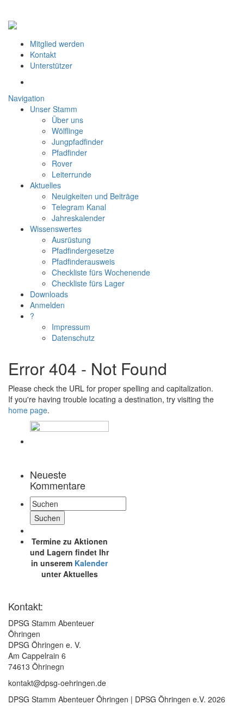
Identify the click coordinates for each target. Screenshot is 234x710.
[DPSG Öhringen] (12, 21)
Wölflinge (67, 130)
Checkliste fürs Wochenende (101, 272)
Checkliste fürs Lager (88, 283)
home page (27, 410)
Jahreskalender (78, 217)
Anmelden (47, 304)
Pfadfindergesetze (83, 250)
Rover (62, 163)
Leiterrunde (71, 174)
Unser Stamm (53, 108)
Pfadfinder (69, 152)
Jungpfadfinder (77, 141)
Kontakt (43, 54)
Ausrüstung (71, 239)
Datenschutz (73, 337)
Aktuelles (45, 185)
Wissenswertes (56, 228)
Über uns (67, 119)
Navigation (26, 98)
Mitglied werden (57, 43)
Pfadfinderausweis (83, 261)
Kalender (91, 563)
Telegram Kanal (79, 206)
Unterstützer (51, 65)
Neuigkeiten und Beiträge (95, 196)
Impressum (71, 326)
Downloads (49, 294)
